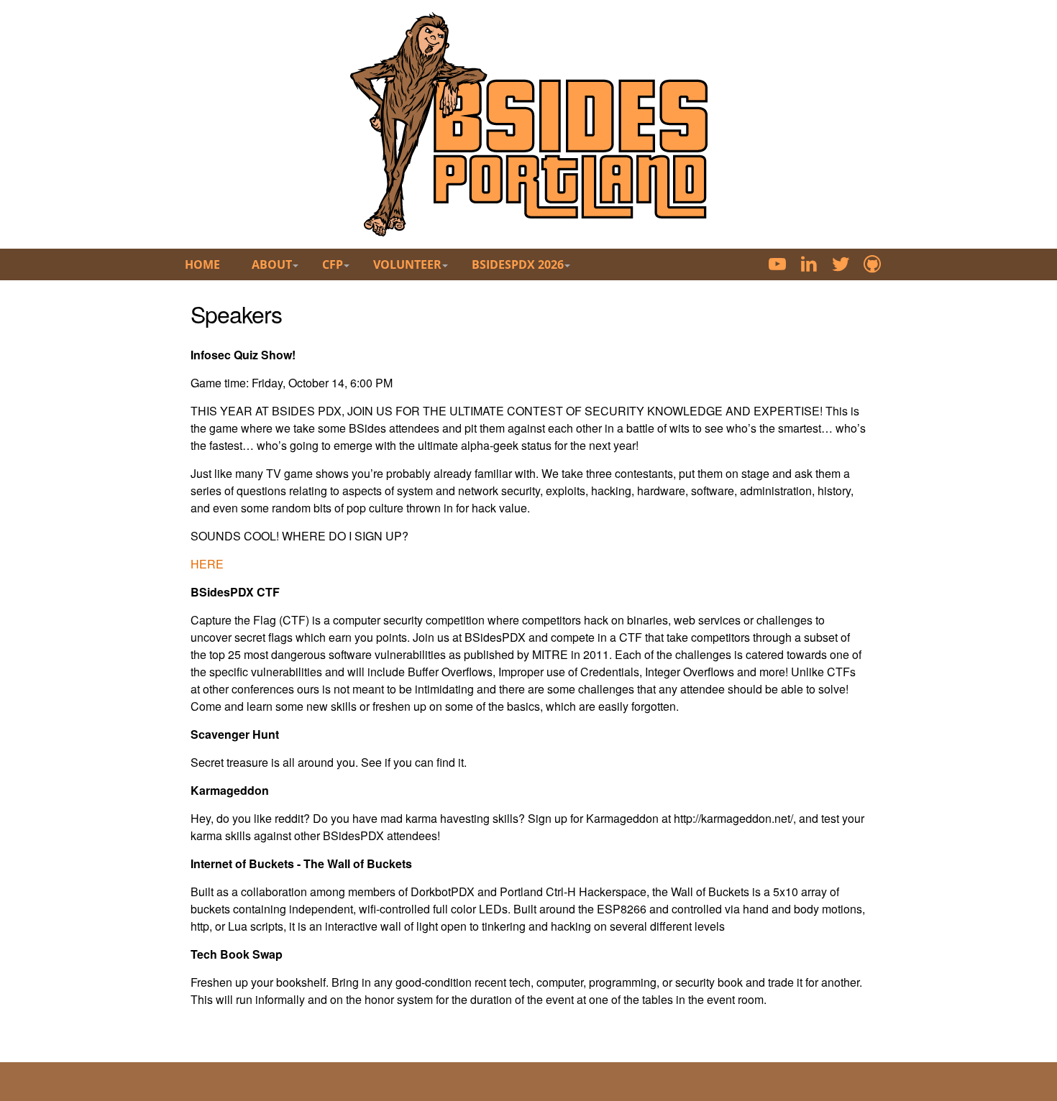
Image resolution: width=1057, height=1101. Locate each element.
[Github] (872, 266)
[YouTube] (777, 266)
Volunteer (407, 264)
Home (202, 264)
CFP (332, 264)
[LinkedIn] (809, 266)
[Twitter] (840, 266)
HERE (207, 564)
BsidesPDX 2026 (518, 264)
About (272, 264)
